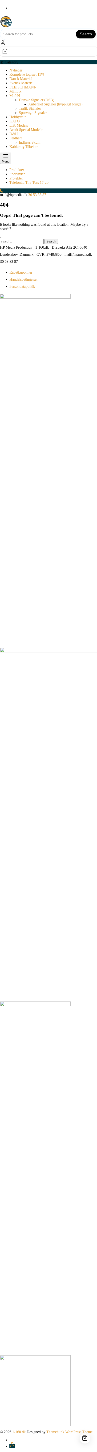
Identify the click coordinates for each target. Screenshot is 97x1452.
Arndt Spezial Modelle (26, 130)
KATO (14, 121)
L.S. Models (18, 125)
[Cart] (48, 51)
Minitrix (15, 91)
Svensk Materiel (21, 83)
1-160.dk (19, 1432)
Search (86, 34)
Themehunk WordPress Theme (69, 1432)
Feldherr (15, 138)
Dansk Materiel (20, 79)
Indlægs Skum (29, 142)
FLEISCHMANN (23, 87)
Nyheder (15, 70)
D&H (13, 134)
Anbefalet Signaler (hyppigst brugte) (55, 104)
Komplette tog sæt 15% (26, 74)
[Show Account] (3, 44)
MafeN (14, 96)
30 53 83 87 (37, 195)
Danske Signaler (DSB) (36, 100)
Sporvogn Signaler (33, 113)
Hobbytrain (17, 117)
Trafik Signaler (30, 108)
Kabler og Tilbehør (23, 147)
